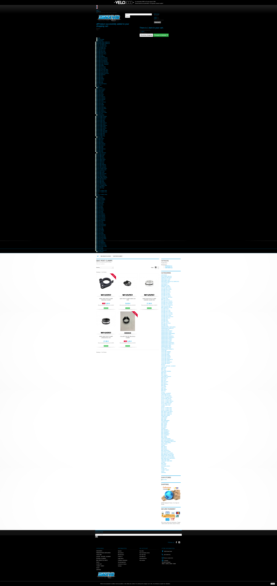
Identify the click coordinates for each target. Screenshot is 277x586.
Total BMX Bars (99, 141)
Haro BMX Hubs (99, 77)
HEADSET (163, 428)
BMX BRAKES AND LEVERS (167, 454)
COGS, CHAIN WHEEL (166, 442)
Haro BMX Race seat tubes (167, 314)
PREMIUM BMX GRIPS (166, 334)
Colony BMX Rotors (100, 186)
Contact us (98, 11)
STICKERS (163, 464)
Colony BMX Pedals (100, 171)
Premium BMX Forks (100, 119)
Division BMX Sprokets (101, 184)
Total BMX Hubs (99, 150)
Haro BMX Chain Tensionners (102, 62)
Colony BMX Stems (100, 158)
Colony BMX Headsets (101, 164)
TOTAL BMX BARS (165, 354)
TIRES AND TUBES (165, 459)
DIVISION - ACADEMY (166, 393)
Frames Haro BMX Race (101, 46)
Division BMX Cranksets (101, 176)
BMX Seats (163, 380)
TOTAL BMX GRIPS (165, 360)
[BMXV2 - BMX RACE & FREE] (109, 18)
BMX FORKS (164, 418)
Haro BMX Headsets (100, 56)
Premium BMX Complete (101, 116)
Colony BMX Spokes (100, 182)
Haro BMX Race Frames (166, 289)
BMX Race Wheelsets (101, 111)
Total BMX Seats (100, 146)
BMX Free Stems (100, 208)
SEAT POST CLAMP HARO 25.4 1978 (128, 299)
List (158, 268)
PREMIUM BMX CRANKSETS (167, 337)
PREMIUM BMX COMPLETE (167, 328)
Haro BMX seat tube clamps (102, 72)
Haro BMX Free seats (165, 310)
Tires (97, 193)
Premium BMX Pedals (101, 126)
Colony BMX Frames (100, 154)
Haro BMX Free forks (165, 290)
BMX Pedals (163, 379)
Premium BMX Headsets (101, 122)
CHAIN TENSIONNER (166, 438)
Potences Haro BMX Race (166, 297)
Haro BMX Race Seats (101, 68)
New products (121, 552)
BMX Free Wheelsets (100, 242)
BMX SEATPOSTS (165, 450)
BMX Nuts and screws (166, 323)
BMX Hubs (163, 388)
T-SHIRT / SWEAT (165, 470)
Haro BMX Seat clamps (166, 315)
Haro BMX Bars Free (100, 49)
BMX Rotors (163, 372)
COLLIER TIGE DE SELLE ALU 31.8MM (127, 337)
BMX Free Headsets (100, 213)
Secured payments (122, 562)
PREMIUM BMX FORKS (166, 332)
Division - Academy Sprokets (167, 401)
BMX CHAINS (164, 437)
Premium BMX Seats (100, 129)
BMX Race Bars (99, 92)
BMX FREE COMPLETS (166, 412)
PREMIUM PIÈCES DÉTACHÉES (168, 327)
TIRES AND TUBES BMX (166, 460)
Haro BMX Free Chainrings (102, 61)
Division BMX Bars (100, 161)
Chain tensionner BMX (166, 306)
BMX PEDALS (164, 444)
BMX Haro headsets (165, 299)
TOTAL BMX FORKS (165, 353)
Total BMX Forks (99, 139)
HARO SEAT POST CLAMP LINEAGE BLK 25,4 (106, 337)
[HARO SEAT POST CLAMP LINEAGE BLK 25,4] (106, 321)
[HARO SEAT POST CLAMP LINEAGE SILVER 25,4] (149, 283)
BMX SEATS (164, 446)
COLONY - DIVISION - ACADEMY (168, 366)
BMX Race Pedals (100, 104)
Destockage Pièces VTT (101, 250)
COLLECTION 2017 (165, 282)
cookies (133, 583)
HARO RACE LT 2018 (165, 278)
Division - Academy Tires (101, 191)
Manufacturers (121, 554)
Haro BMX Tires (99, 81)
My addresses (142, 556)
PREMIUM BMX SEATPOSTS (167, 342)
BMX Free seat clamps (101, 237)
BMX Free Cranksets (100, 216)
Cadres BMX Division (165, 394)
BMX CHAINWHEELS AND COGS (168, 441)
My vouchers (142, 560)
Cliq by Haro (98, 85)
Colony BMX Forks (100, 155)
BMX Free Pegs (99, 247)
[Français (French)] (97, 6)
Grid (155, 268)
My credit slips (143, 554)
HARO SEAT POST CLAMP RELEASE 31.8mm (106, 299)
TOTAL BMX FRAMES (166, 351)
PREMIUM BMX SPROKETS (167, 349)
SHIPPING (163, 472)
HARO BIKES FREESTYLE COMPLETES (170, 281)
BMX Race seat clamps (101, 108)
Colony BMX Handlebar (166, 371)
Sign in (97, 10)
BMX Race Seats (100, 105)
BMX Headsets (164, 375)
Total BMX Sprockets (100, 145)
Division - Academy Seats (101, 194)
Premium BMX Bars (100, 120)
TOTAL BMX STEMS (165, 355)
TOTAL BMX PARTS (165, 363)
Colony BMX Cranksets (101, 165)
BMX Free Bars (99, 206)
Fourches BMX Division (166, 398)
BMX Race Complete (100, 89)
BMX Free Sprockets (100, 219)
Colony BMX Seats (100, 172)
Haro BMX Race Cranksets (102, 59)
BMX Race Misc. (100, 113)
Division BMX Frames (101, 159)
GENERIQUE (168, 266)
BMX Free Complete (100, 198)
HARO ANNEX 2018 (165, 280)
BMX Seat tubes (164, 381)
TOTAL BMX (164, 350)
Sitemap (119, 566)
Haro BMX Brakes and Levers (102, 73)
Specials (120, 550)
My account (144, 548)
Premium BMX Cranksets (101, 125)
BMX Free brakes (100, 239)
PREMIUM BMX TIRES (166, 346)
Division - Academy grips (166, 399)
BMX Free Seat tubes (100, 234)
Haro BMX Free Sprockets (101, 60)
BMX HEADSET (164, 429)
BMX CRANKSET (165, 432)
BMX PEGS (163, 463)
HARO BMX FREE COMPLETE (103, 42)
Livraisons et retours (122, 564)
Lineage (98, 86)
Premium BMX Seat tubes (101, 130)
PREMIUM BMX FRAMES (166, 330)
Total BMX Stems (100, 142)
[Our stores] (164, 479)
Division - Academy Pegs (101, 190)
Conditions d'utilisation (122, 560)
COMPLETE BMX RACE (166, 277)
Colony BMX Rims (100, 180)
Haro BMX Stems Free (101, 52)
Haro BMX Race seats (166, 311)
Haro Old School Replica (101, 83)
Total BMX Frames (100, 138)
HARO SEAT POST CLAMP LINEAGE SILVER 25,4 (149, 299)
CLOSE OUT (164, 468)
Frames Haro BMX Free (101, 44)
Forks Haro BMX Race (101, 48)
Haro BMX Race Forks (166, 291)
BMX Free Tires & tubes (101, 245)
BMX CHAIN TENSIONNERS (167, 440)
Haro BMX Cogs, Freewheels (102, 64)
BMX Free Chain (99, 221)
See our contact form (168, 558)
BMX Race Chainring (100, 99)
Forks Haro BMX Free (101, 47)
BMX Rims (163, 385)
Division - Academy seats (166, 402)
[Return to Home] (97, 256)
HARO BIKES (168, 267)
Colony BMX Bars (100, 156)
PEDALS (163, 445)
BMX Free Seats (99, 232)
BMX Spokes (164, 389)
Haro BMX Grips (99, 55)
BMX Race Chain (100, 100)
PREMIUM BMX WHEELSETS (167, 343)
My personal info (143, 558)
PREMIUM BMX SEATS (166, 341)
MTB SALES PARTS (165, 466)
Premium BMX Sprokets (101, 128)
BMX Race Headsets (100, 96)
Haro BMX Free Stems (166, 295)
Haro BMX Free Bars (165, 293)
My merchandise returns (145, 552)
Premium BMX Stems (101, 124)
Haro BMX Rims (99, 75)
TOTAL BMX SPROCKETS (167, 359)
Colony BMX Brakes (100, 174)
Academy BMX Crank (165, 405)
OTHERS (163, 462)
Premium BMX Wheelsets (101, 132)
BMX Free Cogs (99, 226)
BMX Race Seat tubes (101, 107)
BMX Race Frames (100, 90)
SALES (162, 467)
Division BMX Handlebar (166, 395)
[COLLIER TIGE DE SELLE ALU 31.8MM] (127, 321)
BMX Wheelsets (164, 384)
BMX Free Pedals (100, 229)
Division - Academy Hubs (101, 185)
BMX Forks (163, 368)
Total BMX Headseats (101, 148)
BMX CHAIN (163, 436)
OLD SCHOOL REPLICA (166, 276)
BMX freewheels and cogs (166, 307)
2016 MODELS (164, 284)
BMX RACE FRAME (165, 415)
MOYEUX (163, 364)
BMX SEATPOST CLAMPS (167, 453)
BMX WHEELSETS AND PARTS (168, 458)
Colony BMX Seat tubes (101, 173)
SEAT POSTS (164, 449)
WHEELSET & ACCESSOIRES (167, 457)
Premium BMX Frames (101, 117)
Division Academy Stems (101, 168)
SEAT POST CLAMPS (166, 451)
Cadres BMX (164, 367)
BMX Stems (163, 373)
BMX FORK (163, 419)
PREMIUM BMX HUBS (166, 345)
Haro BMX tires (164, 324)
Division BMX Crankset (166, 403)
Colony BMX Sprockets (101, 167)
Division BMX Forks (100, 160)
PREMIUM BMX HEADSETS (167, 336)
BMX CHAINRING (165, 434)
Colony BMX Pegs (100, 187)
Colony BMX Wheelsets (101, 178)
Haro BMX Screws (100, 79)
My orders (142, 550)
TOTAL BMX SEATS (165, 358)
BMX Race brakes (100, 109)
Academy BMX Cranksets (101, 177)
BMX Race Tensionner (101, 102)
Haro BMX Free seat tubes (166, 312)
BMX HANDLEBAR (165, 420)
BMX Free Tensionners (101, 224)
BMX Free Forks (99, 203)
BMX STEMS (164, 423)
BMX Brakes (164, 382)
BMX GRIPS (164, 425)
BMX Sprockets (164, 377)
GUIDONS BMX (164, 421)
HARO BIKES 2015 (165, 285)
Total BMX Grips (99, 147)
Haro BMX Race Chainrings (167, 304)
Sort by (98, 267)
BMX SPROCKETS (165, 433)
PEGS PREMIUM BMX (166, 347)
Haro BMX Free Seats (101, 66)
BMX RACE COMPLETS (166, 414)
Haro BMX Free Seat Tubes (102, 69)
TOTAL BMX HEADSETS (166, 362)
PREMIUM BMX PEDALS (166, 338)
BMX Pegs (163, 390)
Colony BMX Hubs (100, 181)
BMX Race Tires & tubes (101, 112)
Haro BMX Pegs (99, 82)
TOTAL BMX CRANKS (166, 356)
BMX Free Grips (99, 211)
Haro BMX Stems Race (101, 53)
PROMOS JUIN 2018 (165, 286)
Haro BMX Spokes (100, 78)
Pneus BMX (163, 386)
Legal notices (120, 558)
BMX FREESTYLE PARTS (167, 411)
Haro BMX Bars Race (100, 51)
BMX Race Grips (99, 95)
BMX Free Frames (100, 200)
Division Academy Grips (101, 169)
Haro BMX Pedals (100, 65)
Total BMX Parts (99, 151)
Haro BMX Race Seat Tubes (102, 70)
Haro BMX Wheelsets (100, 74)
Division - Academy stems (166, 397)
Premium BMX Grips (100, 121)
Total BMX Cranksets (100, 143)
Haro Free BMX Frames (166, 288)
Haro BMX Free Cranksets (101, 57)
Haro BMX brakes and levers (167, 316)
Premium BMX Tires (100, 134)
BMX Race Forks (100, 91)
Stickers (98, 189)
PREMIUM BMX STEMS (166, 340)
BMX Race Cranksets (100, 98)
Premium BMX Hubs (100, 133)
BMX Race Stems (100, 94)
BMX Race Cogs (99, 103)
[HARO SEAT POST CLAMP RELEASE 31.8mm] (106, 283)
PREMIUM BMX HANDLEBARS (168, 333)
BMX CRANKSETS (165, 431)
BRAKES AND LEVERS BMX (167, 455)
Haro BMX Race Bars (165, 294)
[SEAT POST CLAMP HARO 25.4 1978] (127, 283)
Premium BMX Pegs (100, 135)
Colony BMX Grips (100, 163)
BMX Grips (163, 369)
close (272, 583)
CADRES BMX (164, 416)
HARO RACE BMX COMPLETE (103, 43)
